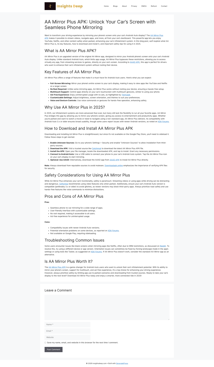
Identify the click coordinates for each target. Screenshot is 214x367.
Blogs (115, 6)
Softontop (63, 184)
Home (106, 6)
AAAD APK (135, 62)
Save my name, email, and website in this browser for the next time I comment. (82, 342)
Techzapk (126, 95)
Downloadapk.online (114, 165)
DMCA (143, 6)
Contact (164, 6)
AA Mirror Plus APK (57, 267)
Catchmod (96, 148)
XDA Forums (163, 121)
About (124, 6)
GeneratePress (122, 363)
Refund (154, 6)
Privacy (134, 6)
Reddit (163, 246)
